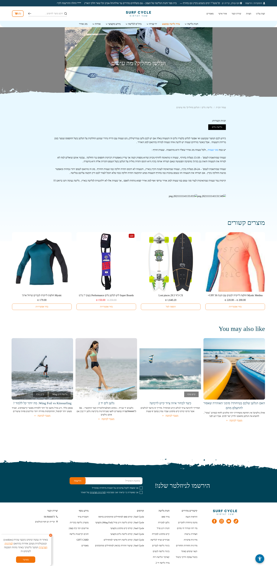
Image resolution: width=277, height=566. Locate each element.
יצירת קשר (236, 13)
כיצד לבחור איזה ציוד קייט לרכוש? (170, 403)
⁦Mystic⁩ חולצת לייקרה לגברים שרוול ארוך (42, 295)
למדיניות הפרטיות (98, 492)
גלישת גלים (207, 107)
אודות (98, 24)
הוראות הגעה (191, 517)
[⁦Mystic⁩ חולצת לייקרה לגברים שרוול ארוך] (42, 262)
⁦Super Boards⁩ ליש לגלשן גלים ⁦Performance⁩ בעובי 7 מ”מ (106, 295)
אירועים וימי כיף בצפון (78, 528)
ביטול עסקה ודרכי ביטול (186, 557)
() (19, 13)
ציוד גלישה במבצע (171, 24)
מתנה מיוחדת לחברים (187, 522)
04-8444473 (49, 517)
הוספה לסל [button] (171, 306)
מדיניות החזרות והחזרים (186, 545)
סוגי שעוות (213, 150)
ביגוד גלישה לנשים (161, 551)
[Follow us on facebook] (214, 521)
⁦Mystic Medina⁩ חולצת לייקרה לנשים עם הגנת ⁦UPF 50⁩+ (235, 295)
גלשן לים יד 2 (106, 403)
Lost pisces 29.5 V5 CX (171, 295)
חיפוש (30, 13)
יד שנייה (153, 24)
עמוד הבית (221, 107)
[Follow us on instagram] (221, 521)
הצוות (248, 13)
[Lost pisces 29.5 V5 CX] (171, 262)
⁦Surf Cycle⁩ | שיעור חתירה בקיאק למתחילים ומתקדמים (119, 545)
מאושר (26, 559)
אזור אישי (222, 13)
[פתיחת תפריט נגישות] (259, 558)
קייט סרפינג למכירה (160, 534)
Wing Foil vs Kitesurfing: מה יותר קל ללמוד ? (42, 403)
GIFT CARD (82, 540)
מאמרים (210, 13)
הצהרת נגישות (191, 534)
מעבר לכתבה (235, 420)
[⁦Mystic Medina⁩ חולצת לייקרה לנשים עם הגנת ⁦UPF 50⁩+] (235, 262)
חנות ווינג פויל (163, 528)
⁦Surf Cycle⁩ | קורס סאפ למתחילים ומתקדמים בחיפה (121, 517)
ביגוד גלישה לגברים (160, 545)
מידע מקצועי (114, 24)
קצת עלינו (260, 13)
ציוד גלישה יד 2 (162, 563)
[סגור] (50, 535)
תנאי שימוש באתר (189, 551)
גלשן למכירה (163, 522)
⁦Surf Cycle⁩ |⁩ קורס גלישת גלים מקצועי (127, 534)
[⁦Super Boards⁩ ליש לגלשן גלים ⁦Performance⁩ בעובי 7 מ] (106, 262)
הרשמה (248, 3)
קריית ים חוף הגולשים (45, 522)
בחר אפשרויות (235, 306)
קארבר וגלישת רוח (161, 557)
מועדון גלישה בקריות (79, 522)
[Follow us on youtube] (228, 521)
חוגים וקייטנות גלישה (79, 534)
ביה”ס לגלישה (135, 24)
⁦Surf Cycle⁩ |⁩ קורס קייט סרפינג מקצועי (127, 528)
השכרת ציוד (83, 517)
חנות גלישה (192, 24)
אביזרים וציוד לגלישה (160, 540)
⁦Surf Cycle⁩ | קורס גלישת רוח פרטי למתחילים (124, 540)
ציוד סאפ (165, 517)
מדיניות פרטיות (190, 540)
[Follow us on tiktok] (236, 521)
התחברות (258, 3)
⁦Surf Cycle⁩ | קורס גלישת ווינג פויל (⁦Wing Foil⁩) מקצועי (119, 522)
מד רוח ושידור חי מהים (187, 528)
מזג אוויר (83, 24)
